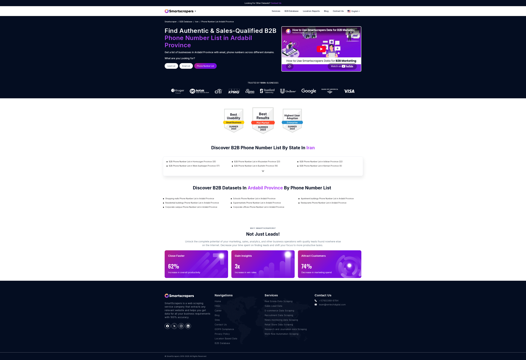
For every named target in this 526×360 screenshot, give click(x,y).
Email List (186, 66)
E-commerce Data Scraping (279, 310)
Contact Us (276, 3)
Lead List (171, 66)
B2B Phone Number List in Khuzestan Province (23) (257, 161)
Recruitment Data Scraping (279, 315)
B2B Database (292, 11)
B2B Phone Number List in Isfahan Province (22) (321, 161)
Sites (217, 320)
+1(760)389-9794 (328, 300)
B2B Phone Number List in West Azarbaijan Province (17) (194, 166)
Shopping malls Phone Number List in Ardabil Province (189, 198)
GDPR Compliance (224, 329)
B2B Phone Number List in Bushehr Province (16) (256, 166)
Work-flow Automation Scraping (281, 333)
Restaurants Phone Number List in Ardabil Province (323, 203)
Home (218, 301)
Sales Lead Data (273, 306)
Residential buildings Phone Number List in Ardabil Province (192, 203)
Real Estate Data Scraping (279, 301)
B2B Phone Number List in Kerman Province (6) (321, 166)
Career (218, 310)
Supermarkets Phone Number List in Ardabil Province (257, 203)
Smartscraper (171, 21)
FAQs (217, 306)
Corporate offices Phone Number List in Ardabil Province (258, 207)
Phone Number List (205, 66)
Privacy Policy (222, 333)
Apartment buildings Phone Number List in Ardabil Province (327, 198)
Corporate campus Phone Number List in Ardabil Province (191, 207)
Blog (326, 11)
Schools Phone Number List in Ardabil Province (254, 198)
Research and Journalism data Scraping (286, 329)
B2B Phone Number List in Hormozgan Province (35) (192, 161)
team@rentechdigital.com (332, 304)
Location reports (311, 11)
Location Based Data (226, 338)
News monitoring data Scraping (281, 320)
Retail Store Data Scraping (279, 324)
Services (276, 11)
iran (196, 21)
